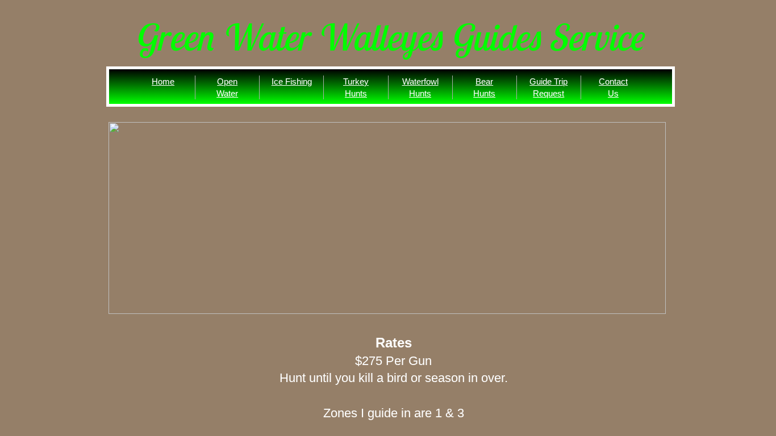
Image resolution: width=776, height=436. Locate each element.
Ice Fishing (292, 81)
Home (163, 81)
